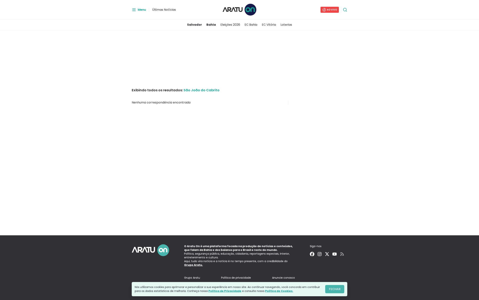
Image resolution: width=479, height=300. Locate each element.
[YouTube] (334, 254)
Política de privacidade (236, 278)
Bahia (211, 24)
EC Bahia (251, 24)
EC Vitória (269, 24)
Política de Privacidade (224, 291)
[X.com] (327, 254)
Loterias (286, 24)
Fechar (335, 289)
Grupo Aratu (192, 278)
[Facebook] (312, 254)
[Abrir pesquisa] (345, 10)
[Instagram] (319, 254)
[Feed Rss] (342, 254)
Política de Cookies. (279, 291)
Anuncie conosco (283, 278)
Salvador (194, 24)
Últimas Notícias (164, 10)
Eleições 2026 (230, 24)
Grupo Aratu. (193, 265)
